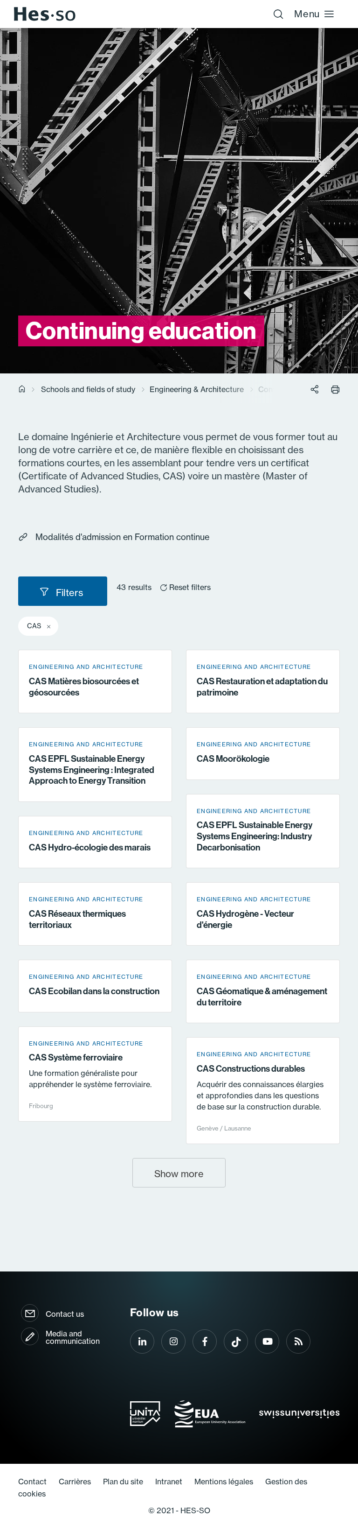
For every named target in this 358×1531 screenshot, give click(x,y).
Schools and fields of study (88, 389)
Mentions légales (223, 1481)
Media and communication (73, 1337)
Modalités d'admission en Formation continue (122, 537)
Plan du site (123, 1481)
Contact (32, 1481)
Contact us (65, 1314)
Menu (307, 14)
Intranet (168, 1481)
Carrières (75, 1481)
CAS (34, 626)
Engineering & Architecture (197, 389)
